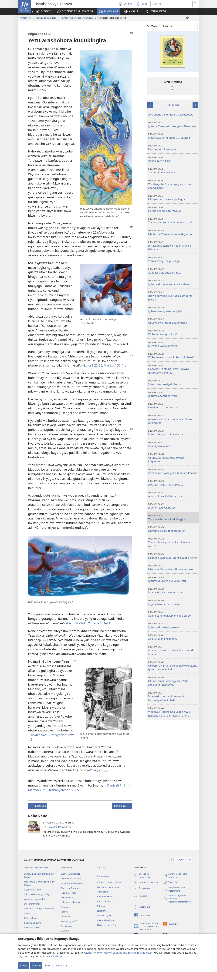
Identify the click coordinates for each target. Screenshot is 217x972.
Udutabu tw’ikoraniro (71, 902)
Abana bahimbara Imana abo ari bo (169, 614)
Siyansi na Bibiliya (32, 922)
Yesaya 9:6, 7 (99, 770)
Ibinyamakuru (67, 897)
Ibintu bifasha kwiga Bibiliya (37, 894)
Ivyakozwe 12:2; (42, 735)
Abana (27, 913)
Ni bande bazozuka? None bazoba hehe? (172, 556)
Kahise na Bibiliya (32, 927)
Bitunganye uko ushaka (59, 965)
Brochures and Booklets (72, 883)
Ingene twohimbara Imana (164, 602)
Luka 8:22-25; (93, 365)
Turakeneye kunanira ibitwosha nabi (170, 220)
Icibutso (101, 906)
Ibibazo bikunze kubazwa (109, 882)
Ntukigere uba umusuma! (163, 405)
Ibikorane (101, 910)
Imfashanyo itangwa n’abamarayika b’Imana (169, 246)
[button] (75, 11)
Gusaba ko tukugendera (108, 887)
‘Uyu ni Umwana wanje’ (162, 170)
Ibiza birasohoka (68, 892)
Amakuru (101, 867)
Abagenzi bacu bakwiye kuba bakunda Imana (171, 650)
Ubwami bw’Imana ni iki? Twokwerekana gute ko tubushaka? (172, 666)
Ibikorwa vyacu (104, 915)
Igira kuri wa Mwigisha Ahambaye (77, 17)
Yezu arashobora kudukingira (166, 517)
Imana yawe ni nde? (160, 444)
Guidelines (66, 916)
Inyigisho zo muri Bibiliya (36, 867)
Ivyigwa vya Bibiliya (33, 889)
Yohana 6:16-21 (98, 623)
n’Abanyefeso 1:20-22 (64, 790)
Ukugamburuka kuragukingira (166, 197)
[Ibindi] (194, 18)
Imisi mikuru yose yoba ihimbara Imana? (172, 471)
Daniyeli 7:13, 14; (119, 785)
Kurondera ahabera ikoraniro (175, 875)
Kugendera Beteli (105, 896)
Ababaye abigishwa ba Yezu (164, 271)
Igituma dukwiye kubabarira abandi (169, 282)
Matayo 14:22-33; (75, 623)
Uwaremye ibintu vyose (162, 147)
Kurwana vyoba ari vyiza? (163, 344)
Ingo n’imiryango (32, 903)
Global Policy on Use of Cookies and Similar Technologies (118, 952)
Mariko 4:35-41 (114, 365)
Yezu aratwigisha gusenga (164, 259)
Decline (36, 965)
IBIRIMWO (173, 105)
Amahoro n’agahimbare (35, 899)
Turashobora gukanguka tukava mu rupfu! (169, 542)
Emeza (23, 965)
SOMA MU (153, 26)
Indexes (64, 911)
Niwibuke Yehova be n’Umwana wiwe (170, 567)
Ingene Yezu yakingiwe (162, 506)
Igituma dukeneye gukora (163, 625)
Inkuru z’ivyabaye (105, 920)
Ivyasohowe (25, 17)
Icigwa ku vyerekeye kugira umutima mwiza (170, 296)
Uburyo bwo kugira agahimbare (167, 321)
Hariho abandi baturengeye (164, 209)
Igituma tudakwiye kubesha (165, 382)
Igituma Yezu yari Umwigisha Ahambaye (172, 124)
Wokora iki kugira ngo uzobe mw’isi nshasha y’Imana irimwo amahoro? (169, 712)
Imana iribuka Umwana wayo (165, 590)
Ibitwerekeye (103, 876)
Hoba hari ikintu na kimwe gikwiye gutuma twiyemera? (169, 369)
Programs (65, 907)
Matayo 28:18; (38, 790)
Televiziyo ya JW (69, 921)
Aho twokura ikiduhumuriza (165, 494)
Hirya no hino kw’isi (106, 925)
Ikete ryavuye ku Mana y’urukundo (169, 136)
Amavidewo (66, 926)
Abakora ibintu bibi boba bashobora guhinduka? (170, 419)
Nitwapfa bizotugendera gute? (166, 529)
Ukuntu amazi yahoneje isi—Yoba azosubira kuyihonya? (168, 681)
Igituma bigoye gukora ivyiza (165, 432)
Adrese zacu (102, 891)
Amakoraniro (103, 901)
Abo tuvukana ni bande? (162, 637)
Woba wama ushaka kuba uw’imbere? (171, 355)
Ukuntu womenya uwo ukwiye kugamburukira (166, 458)
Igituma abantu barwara (163, 394)
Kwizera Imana (31, 918)
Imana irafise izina (159, 159)
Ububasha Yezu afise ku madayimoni (170, 232)
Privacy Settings (52, 956)
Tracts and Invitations (71, 888)
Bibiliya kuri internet (70, 873)
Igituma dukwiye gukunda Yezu (167, 579)
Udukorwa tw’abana (56, 827)
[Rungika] (187, 18)
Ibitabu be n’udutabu (46, 17)
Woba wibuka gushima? (162, 332)
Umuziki (65, 930)
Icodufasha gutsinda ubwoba (165, 482)
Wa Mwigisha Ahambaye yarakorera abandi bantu (170, 184)
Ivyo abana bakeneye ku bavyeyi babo (170, 114)
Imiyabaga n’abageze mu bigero (39, 908)
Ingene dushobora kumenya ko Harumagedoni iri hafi (167, 696)
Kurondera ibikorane (146, 882)
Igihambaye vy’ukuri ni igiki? (165, 309)
